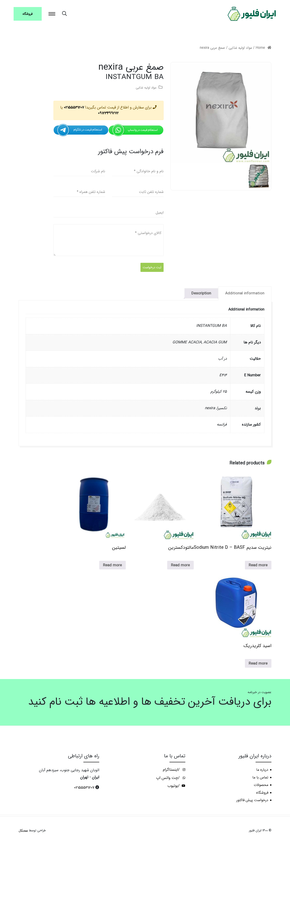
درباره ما (262, 770)
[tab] (244, 293)
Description (201, 293)
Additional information (244, 293)
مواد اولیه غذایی (240, 48)
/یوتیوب (174, 786)
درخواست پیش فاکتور (252, 800)
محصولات (261, 785)
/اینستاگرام (172, 770)
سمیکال (23, 830)
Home (260, 48)
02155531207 (74, 107)
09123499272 (108, 113)
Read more (258, 565)
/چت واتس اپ (168, 778)
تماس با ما (260, 777)
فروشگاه (28, 13)
